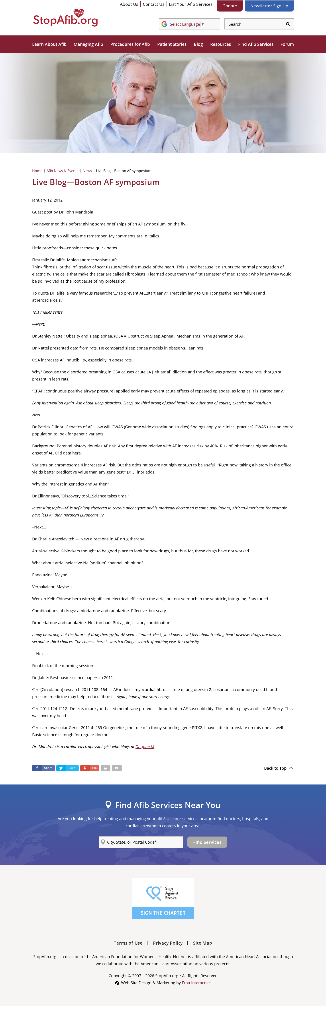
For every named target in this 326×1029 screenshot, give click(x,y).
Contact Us (153, 4)
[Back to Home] (65, 17)
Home (37, 170)
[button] (89, 768)
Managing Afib (88, 44)
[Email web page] (117, 768)
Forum (287, 44)
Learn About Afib (49, 44)
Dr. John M (145, 746)
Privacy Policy (168, 943)
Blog (198, 44)
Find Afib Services (255, 44)
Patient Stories (172, 44)
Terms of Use (128, 943)
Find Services (207, 842)
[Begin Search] (288, 24)
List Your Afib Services (190, 4)
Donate (229, 6)
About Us (129, 4)
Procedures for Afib (130, 44)
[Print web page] (105, 768)
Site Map (202, 943)
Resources (220, 44)
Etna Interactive (196, 982)
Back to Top (276, 768)
